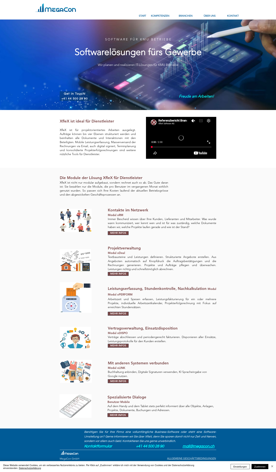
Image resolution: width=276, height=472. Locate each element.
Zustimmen (260, 466)
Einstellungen (240, 466)
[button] (160, 16)
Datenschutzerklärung (30, 468)
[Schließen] (272, 466)
